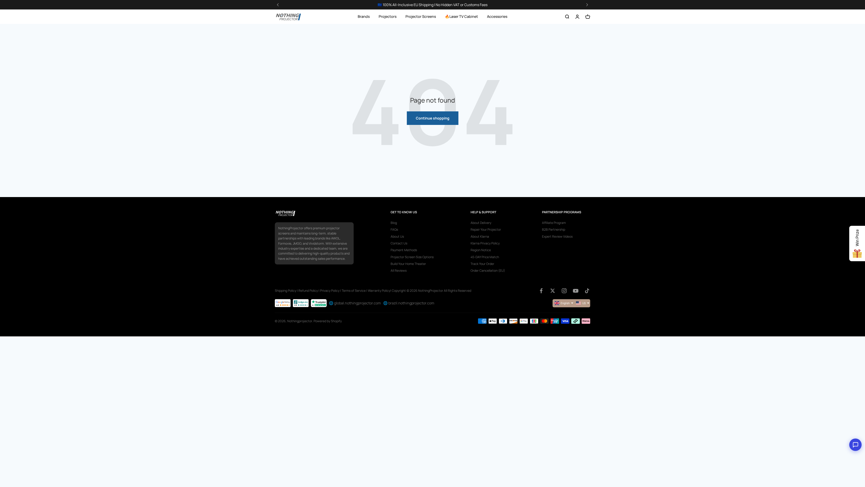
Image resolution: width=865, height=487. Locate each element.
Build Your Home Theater (408, 264)
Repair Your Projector (486, 229)
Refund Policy (308, 290)
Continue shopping (432, 118)
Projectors (387, 16)
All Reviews (399, 270)
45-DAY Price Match (485, 257)
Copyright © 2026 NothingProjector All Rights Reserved (431, 290)
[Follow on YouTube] (576, 291)
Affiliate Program (554, 223)
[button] (587, 4)
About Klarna (480, 236)
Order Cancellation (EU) (488, 270)
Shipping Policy (285, 290)
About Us (397, 236)
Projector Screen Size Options (412, 257)
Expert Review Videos (557, 236)
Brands (364, 16)
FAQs (394, 229)
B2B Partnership (553, 229)
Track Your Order (482, 264)
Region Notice (481, 250)
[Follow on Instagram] (564, 291)
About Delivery (481, 223)
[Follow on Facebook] (541, 291)
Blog (394, 223)
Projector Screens (420, 16)
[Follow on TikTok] (587, 291)
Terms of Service (354, 290)
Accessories (497, 16)
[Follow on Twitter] (553, 291)
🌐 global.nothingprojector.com (355, 303)
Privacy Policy (329, 290)
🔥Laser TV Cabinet (461, 16)
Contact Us (399, 243)
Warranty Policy (379, 290)
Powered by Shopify (328, 321)
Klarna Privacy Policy (485, 243)
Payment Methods (404, 250)
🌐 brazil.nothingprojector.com (408, 303)
